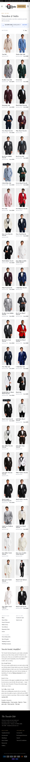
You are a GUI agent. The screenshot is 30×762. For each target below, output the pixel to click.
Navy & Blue (4, 620)
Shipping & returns (6, 641)
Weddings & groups (6, 643)
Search (18, 738)
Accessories (5, 735)
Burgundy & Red (5, 629)
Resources (4, 743)
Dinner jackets (11, 704)
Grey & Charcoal (5, 622)
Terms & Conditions (21, 740)
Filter (26, 30)
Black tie (20, 702)
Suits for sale (19, 620)
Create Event (21, 6)
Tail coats (17, 704)
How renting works (6, 636)
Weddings (4, 738)
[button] (2, 6)
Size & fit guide (5, 639)
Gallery (3, 745)
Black (3, 617)
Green (3, 631)
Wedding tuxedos (6, 702)
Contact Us (19, 732)
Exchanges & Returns (22, 735)
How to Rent (5, 740)
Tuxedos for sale (20, 617)
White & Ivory (5, 624)
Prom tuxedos (14, 702)
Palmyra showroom (17, 673)
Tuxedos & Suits (6, 732)
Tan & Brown (5, 627)
